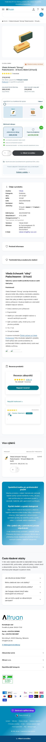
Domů (5, 21)
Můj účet (14, 721)
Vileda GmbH (6, 63)
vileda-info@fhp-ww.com (27, 232)
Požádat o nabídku (22, 172)
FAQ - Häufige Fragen (30, 726)
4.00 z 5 (29, 380)
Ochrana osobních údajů (33, 724)
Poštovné (5, 82)
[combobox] (23, 14)
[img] (12, 410)
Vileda (21, 191)
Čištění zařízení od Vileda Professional (21, 337)
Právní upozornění (17, 726)
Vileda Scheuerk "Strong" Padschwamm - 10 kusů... (24, 21)
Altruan (18, 731)
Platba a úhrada (23, 721)
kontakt (8, 721)
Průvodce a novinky (13, 724)
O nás (22, 724)
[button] (3, 9)
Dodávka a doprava (35, 721)
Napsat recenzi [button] (23, 388)
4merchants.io (31, 731)
